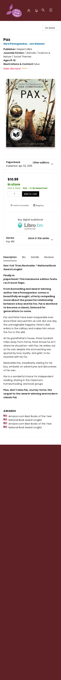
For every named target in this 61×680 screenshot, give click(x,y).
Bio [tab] (24, 257)
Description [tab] (10, 257)
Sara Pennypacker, (16, 43)
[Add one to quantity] (19, 194)
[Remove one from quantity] (10, 194)
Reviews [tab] (49, 257)
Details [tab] (35, 257)
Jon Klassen (37, 43)
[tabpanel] (30, 350)
